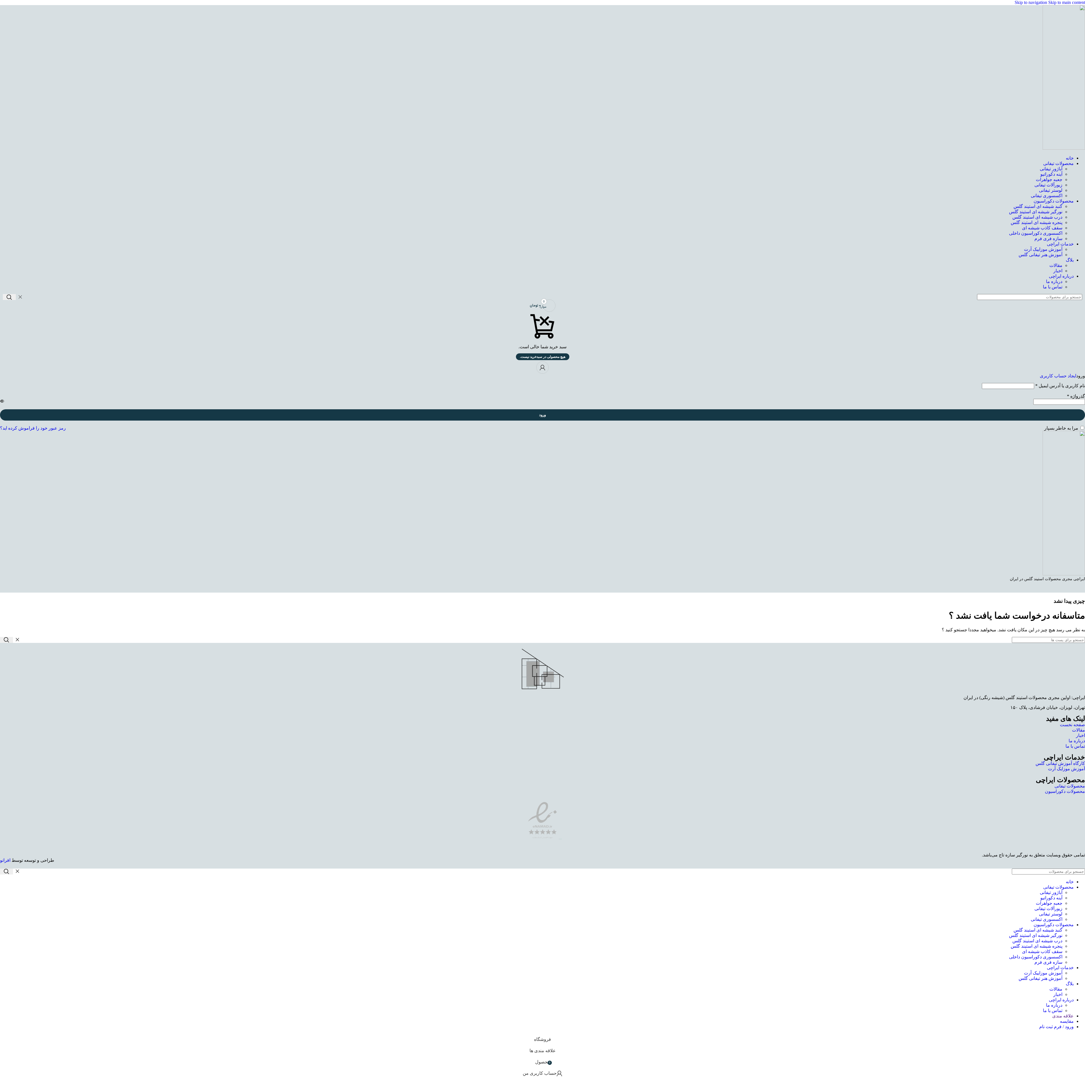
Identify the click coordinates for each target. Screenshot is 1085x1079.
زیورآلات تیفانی (1048, 184)
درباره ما (1054, 281)
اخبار (1057, 270)
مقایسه (1067, 1021)
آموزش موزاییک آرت (1043, 249)
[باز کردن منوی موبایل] (542, 587)
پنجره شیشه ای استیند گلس (1036, 222)
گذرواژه (1076, 396)
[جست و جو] (9, 297)
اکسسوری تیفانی (1046, 195)
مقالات (1055, 265)
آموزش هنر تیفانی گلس (1040, 254)
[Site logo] (1064, 148)
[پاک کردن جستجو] (20, 297)
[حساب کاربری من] (542, 367)
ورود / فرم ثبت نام (1056, 1026)
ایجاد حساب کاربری (1058, 375)
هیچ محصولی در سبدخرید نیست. (542, 357)
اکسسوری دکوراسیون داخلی (1035, 233)
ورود (542, 415)
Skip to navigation (1031, 2)
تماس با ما (1052, 286)
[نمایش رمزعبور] (2, 401)
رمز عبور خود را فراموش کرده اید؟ (33, 428)
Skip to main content (1066, 2)
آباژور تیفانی (1051, 168)
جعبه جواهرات (1049, 179)
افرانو (5, 860)
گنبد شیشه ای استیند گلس (1038, 206)
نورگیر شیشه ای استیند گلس (1035, 211)
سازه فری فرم (1048, 238)
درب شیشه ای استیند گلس (1037, 217)
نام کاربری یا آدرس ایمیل (1060, 385)
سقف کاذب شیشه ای (1042, 227)
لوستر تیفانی (1050, 190)
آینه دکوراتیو (1051, 174)
